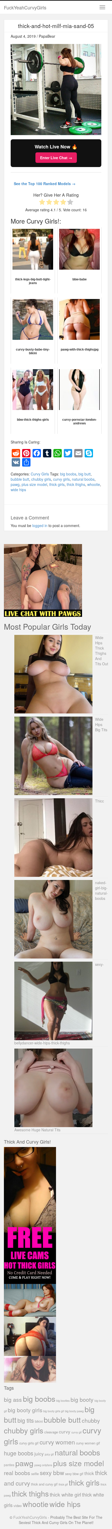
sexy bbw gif (74, 1473)
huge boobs (18, 1453)
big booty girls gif (53, 1411)
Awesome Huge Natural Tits (37, 1129)
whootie (93, 484)
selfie (35, 1473)
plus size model (34, 484)
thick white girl (65, 1494)
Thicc (99, 801)
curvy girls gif (29, 1443)
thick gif (63, 1484)
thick (89, 1473)
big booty (82, 1399)
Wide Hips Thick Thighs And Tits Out (101, 650)
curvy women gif (88, 1443)
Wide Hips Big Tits (101, 724)
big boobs (68, 474)
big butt (84, 474)
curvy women (57, 1442)
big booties (63, 1400)
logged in (39, 525)
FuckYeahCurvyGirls (25, 7)
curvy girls (61, 479)
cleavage (51, 1432)
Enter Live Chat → (56, 157)
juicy (39, 1453)
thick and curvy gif (44, 1484)
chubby (91, 1420)
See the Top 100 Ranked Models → (45, 183)
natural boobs (83, 479)
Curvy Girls (40, 474)
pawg (15, 484)
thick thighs (76, 484)
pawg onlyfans (43, 1465)
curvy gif (76, 1432)
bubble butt (20, 479)
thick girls (57, 484)
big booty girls (25, 1410)
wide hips (18, 489)
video (18, 1505)
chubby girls (41, 479)
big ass (13, 1399)
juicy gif (49, 1454)
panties (9, 1464)
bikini (39, 1421)
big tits (25, 1420)
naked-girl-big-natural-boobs (101, 890)
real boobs (17, 1473)
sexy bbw (52, 1472)
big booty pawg (74, 1411)
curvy (64, 1431)
